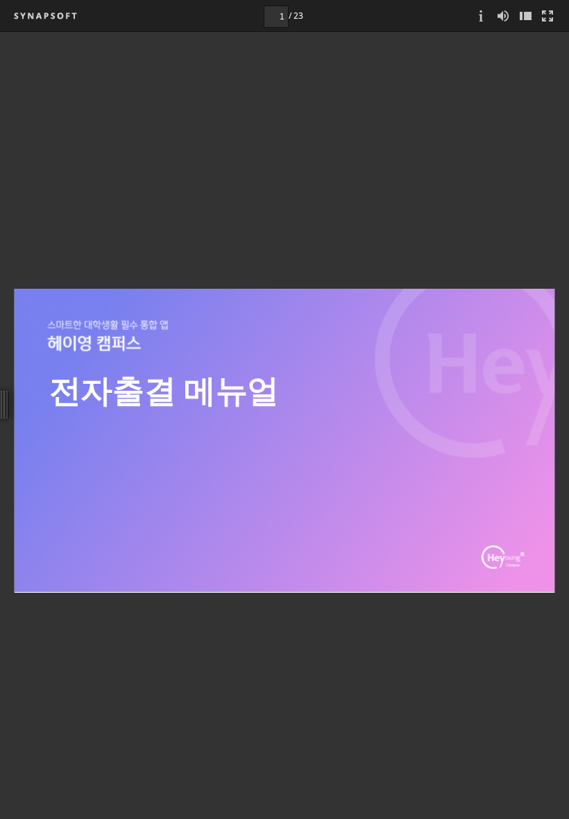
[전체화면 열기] (547, 15)
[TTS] (503, 15)
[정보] (481, 15)
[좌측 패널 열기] (525, 15)
